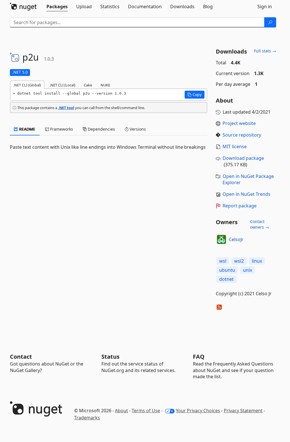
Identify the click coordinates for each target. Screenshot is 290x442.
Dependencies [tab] (101, 129)
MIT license (235, 146)
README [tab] (26, 129)
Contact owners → (259, 224)
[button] (194, 95)
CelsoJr (236, 239)
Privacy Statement (243, 410)
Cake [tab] (88, 85)
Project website (239, 123)
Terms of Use (146, 410)
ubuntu (227, 270)
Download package (243, 158)
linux (257, 261)
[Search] (270, 22)
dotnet (226, 279)
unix (247, 270)
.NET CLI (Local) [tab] (62, 85)
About (121, 410)
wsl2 (239, 261)
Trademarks (87, 418)
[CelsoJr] (221, 239)
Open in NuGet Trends (246, 194)
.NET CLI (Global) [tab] (27, 85)
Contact (21, 356)
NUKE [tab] (105, 85)
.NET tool (66, 107)
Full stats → (265, 51)
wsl (222, 261)
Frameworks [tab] (61, 129)
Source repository (242, 135)
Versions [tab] (137, 129)
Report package (240, 206)
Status (110, 356)
